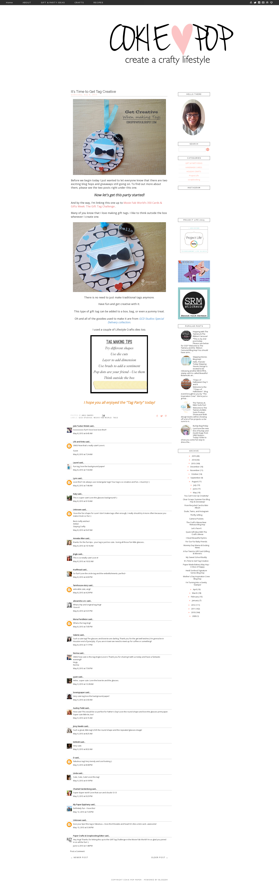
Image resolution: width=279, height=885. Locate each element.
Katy (75, 494)
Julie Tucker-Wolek (81, 426)
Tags (115, 418)
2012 (193, 605)
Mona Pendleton (80, 619)
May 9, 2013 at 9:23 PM (82, 796)
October (194, 474)
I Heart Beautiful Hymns (196, 538)
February (195, 596)
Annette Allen (79, 538)
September (195, 477)
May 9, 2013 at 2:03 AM (82, 699)
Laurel (76, 462)
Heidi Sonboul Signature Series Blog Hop (196, 571)
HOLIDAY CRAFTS (194, 171)
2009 (194, 616)
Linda (75, 773)
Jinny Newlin (78, 726)
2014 (194, 459)
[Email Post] (103, 415)
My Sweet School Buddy (196, 557)
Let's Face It (196, 528)
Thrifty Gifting (196, 515)
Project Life (194, 175)
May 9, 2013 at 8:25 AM (82, 733)
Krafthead (77, 569)
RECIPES (98, 2)
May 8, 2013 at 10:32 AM (83, 561)
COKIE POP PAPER (132, 880)
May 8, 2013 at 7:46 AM (82, 485)
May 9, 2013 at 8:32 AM (82, 749)
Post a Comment (77, 851)
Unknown (77, 509)
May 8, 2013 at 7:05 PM (82, 626)
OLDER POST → (159, 857)
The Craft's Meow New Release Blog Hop (196, 523)
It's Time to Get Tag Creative (196, 561)
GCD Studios (85, 418)
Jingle (75, 554)
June (195, 488)
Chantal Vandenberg (82, 789)
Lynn (75, 478)
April (195, 589)
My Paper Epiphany (81, 804)
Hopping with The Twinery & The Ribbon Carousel (200, 333)
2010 (193, 612)
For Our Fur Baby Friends (196, 541)
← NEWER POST (79, 857)
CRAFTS (79, 2)
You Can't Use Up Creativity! (196, 495)
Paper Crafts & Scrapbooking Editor (88, 835)
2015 (194, 456)
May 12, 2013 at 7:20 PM (83, 812)
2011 (193, 608)
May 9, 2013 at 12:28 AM (83, 684)
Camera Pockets (196, 518)
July (194, 485)
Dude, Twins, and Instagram (196, 511)
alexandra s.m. (79, 601)
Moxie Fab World (103, 418)
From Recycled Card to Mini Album (196, 506)
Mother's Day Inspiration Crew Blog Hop (196, 577)
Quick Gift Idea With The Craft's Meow (196, 533)
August (195, 481)
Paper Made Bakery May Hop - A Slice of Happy (196, 565)
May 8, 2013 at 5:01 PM (82, 611)
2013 (193, 463)
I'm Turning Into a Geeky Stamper (196, 583)
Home (9, 2)
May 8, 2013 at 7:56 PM (82, 668)
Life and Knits (79, 441)
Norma (76, 653)
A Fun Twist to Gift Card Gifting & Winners (196, 552)
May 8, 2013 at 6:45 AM (82, 433)
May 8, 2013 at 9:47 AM (82, 530)
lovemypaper (79, 692)
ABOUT (27, 2)
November (195, 470)
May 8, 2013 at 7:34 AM (82, 470)
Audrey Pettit (78, 708)
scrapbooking (194, 179)
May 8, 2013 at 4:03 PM (82, 577)
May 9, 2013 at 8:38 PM (82, 765)
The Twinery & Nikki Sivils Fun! (199, 403)
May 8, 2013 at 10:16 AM (83, 545)
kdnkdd (76, 742)
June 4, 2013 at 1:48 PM (83, 845)
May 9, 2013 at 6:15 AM (82, 718)
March (195, 593)
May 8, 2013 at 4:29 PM (82, 592)
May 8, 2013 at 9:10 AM (82, 501)
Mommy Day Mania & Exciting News (196, 546)
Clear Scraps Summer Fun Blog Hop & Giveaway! (196, 500)
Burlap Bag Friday (200, 425)
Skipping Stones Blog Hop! (200, 358)
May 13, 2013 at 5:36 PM (83, 827)
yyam (75, 676)
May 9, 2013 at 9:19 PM (82, 780)
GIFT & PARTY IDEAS (53, 2)
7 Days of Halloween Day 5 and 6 (200, 382)
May (195, 492)
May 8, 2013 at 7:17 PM (82, 644)
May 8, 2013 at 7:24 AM (82, 454)
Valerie (76, 635)
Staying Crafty (79, 526)
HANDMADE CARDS (194, 167)
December (195, 466)
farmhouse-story (80, 585)
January (195, 600)
